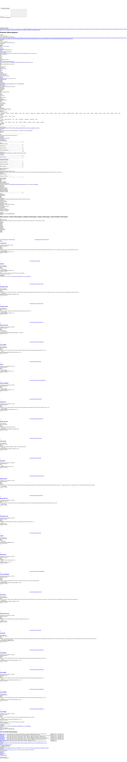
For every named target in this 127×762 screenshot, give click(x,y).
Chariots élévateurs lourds (97, 29)
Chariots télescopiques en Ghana (6, 742)
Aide (7, 744)
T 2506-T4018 (3, 243)
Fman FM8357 (3, 672)
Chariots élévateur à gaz (71, 29)
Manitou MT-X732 (4, 325)
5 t (1, 142)
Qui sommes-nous (3, 744)
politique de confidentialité (17, 276)
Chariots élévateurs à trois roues (61, 29)
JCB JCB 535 (3, 441)
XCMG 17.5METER (4, 383)
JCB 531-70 (2, 735)
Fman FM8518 (3, 692)
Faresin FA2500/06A (4, 574)
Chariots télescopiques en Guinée (29, 742)
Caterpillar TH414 (4, 286)
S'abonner (2, 275)
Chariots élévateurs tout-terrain (118, 29)
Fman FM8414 (3, 652)
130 (3, 727)
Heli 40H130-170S (4, 516)
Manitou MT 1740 (4, 421)
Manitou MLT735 (3, 498)
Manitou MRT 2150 (3, 740)
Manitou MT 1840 (3, 734)
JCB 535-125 (2, 739)
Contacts (10, 744)
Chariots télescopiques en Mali (17, 742)
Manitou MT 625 (3, 737)
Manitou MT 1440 (3, 741)
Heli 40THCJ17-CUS (4, 613)
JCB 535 (2, 263)
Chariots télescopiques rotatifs (107, 29)
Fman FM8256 (3, 711)
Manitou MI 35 (3, 554)
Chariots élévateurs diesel (36, 29)
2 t (0, 142)
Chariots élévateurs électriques (46, 29)
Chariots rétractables (79, 29)
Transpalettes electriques (88, 29)
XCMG (1, 364)
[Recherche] (19, 13)
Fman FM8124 (3, 344)
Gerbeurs (54, 29)
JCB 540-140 (3, 401)
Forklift (1, 535)
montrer (1, 212)
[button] (63, 22)
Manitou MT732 (3, 478)
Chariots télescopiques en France (41, 742)
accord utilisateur (28, 276)
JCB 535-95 (2, 460)
